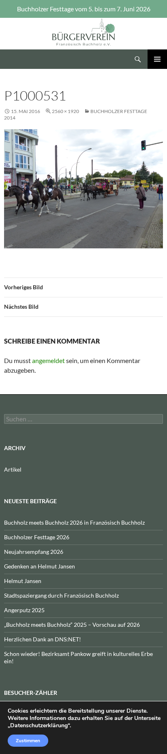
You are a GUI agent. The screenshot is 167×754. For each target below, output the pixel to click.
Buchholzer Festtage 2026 (36, 537)
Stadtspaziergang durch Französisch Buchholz (61, 595)
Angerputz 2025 (24, 610)
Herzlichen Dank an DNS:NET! (42, 639)
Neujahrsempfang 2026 (33, 551)
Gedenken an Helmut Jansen (39, 566)
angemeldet (48, 360)
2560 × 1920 (65, 111)
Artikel (12, 469)
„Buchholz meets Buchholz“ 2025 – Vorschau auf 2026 (72, 624)
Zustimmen (28, 740)
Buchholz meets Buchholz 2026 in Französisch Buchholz (74, 522)
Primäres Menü (157, 59)
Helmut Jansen (22, 580)
